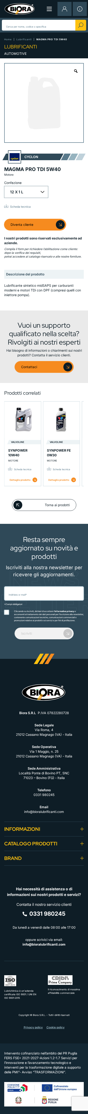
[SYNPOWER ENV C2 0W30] (55, 420)
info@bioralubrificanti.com (44, 812)
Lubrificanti (24, 39)
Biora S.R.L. (39, 1015)
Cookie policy (55, 1027)
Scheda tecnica (20, 206)
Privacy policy (33, 1027)
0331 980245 (44, 795)
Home (8, 39)
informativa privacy (64, 611)
